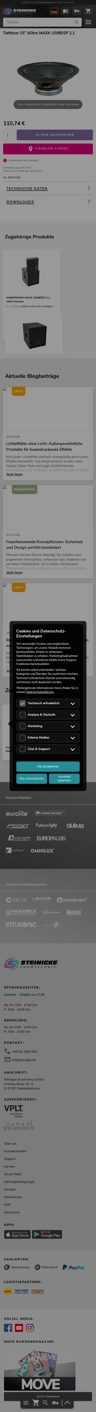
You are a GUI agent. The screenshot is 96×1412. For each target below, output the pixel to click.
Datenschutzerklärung (40, 692)
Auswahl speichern (64, 778)
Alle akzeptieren (48, 766)
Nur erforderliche (32, 778)
